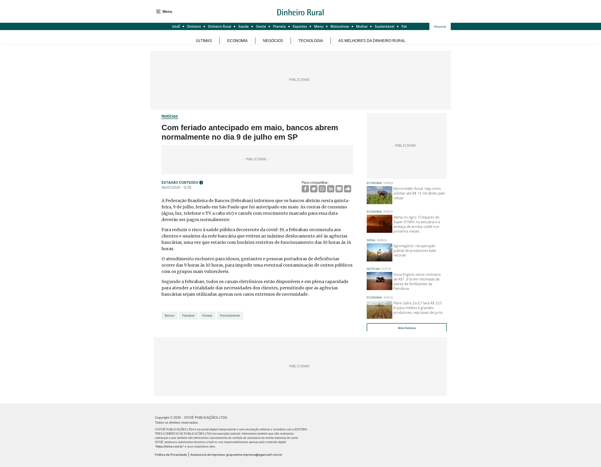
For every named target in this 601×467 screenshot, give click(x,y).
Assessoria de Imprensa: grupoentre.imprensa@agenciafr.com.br (236, 454)
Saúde (243, 26)
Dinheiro (194, 26)
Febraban (188, 315)
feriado (207, 315)
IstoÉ (176, 26)
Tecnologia (310, 41)
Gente (261, 26)
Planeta (279, 26)
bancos (169, 315)
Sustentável (384, 26)
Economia (237, 41)
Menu (319, 26)
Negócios (273, 41)
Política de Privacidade (171, 454)
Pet (404, 26)
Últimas (204, 41)
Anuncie (440, 26)
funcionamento (230, 315)
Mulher (362, 26)
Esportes (300, 26)
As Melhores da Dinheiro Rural (371, 41)
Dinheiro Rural (219, 26)
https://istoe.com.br (169, 446)
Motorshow (340, 26)
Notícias (170, 116)
